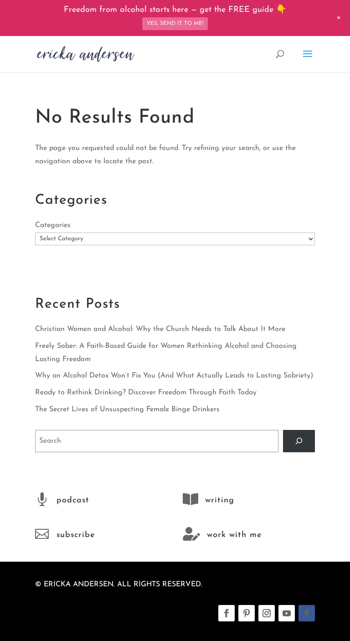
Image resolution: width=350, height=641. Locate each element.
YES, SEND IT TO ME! (175, 23)
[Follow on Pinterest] (246, 613)
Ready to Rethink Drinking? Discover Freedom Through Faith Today (146, 392)
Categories (53, 225)
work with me (234, 535)
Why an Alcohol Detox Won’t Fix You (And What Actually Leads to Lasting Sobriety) (174, 375)
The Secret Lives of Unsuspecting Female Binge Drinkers (127, 409)
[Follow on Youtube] (286, 613)
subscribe (76, 535)
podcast (73, 500)
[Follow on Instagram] (266, 613)
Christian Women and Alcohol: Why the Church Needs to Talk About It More (160, 329)
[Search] (299, 441)
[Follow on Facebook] (226, 613)
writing (219, 500)
